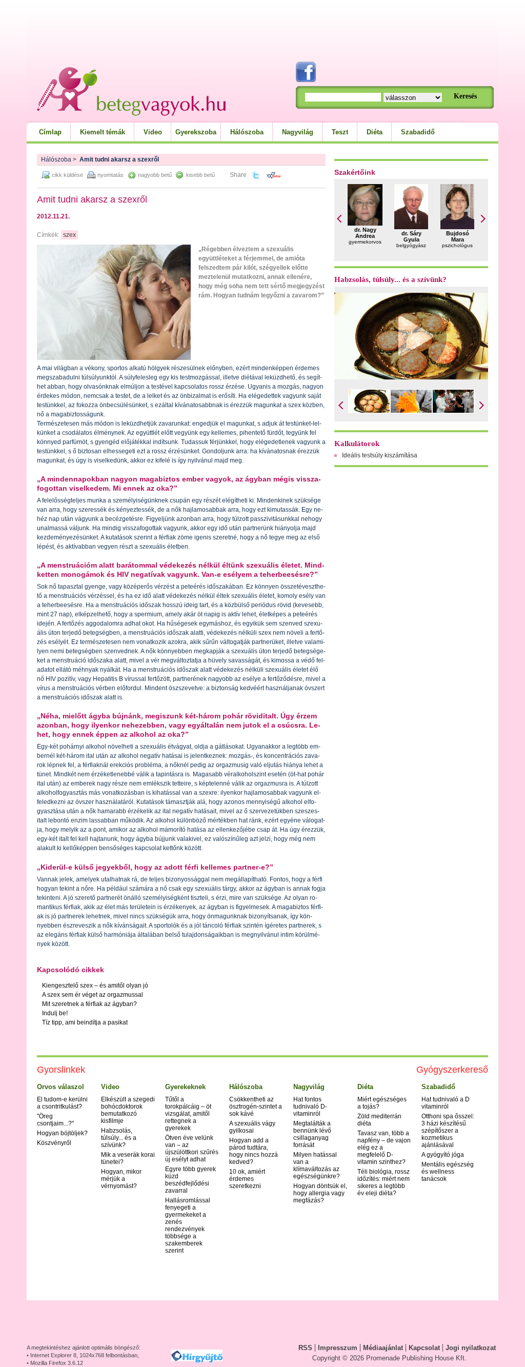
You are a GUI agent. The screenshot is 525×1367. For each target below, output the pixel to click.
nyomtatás (110, 175)
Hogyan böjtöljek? (62, 1133)
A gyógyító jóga (442, 1154)
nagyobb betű (155, 175)
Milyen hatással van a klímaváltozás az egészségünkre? (316, 1165)
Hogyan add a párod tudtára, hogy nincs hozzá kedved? (253, 1151)
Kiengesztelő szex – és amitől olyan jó (95, 985)
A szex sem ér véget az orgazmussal (92, 994)
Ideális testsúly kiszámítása (379, 455)
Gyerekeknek (185, 1087)
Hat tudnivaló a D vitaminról (445, 1103)
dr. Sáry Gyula (411, 236)
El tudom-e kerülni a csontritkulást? (62, 1103)
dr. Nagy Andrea (365, 233)
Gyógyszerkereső (452, 1069)
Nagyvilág (297, 132)
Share (238, 174)
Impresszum (337, 1348)
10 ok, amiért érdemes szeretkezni (247, 1179)
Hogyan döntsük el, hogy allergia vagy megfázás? (320, 1193)
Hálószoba (247, 132)
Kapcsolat (424, 1348)
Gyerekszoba (195, 132)
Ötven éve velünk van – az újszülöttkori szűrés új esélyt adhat (191, 1148)
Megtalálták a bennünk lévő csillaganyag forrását (312, 1134)
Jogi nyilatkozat (471, 1348)
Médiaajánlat (383, 1348)
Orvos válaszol (60, 1087)
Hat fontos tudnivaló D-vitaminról (310, 1106)
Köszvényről (54, 1143)
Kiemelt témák (102, 132)
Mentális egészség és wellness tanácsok (447, 1171)
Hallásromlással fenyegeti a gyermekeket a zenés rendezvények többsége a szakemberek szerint (187, 1225)
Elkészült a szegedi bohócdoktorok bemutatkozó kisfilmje (128, 1110)
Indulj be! (55, 1013)
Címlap (50, 132)
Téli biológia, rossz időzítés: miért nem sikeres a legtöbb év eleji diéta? (383, 1182)
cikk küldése (67, 175)
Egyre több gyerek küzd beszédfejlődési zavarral (190, 1179)
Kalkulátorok (356, 443)
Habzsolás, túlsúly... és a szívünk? (390, 279)
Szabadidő (418, 132)
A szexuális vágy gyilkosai (252, 1127)
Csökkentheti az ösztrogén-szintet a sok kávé (255, 1106)
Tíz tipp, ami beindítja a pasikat (85, 1022)
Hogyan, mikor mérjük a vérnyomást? (121, 1179)
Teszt (340, 132)
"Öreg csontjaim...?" (55, 1120)
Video (153, 132)
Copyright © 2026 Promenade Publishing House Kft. (389, 1358)
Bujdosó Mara (457, 236)
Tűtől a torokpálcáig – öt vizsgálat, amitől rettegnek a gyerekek (188, 1114)
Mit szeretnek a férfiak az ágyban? (89, 1004)
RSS (305, 1348)
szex (69, 234)
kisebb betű (200, 175)
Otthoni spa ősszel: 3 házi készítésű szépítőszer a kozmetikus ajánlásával (447, 1131)
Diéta (374, 132)
